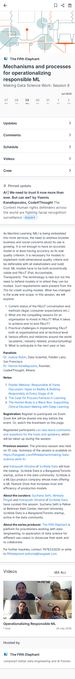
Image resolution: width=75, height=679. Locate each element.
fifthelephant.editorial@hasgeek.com (32, 553)
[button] (61, 6)
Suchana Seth (41, 495)
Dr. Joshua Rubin (14, 357)
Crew (7, 171)
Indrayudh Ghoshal (22, 466)
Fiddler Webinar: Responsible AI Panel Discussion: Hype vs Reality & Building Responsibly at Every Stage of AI (34, 389)
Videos (9, 159)
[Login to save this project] (56, 6)
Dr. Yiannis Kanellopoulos (20, 366)
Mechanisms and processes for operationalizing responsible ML (37, 72)
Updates (10, 123)
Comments (12, 135)
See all (60, 572)
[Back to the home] (4, 5)
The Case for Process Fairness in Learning (37, 398)
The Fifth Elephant (24, 59)
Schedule (10, 147)
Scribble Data (48, 466)
